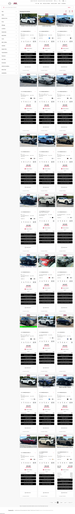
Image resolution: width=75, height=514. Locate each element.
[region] (28, 51)
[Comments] (33, 41)
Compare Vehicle (26, 70)
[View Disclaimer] (30, 41)
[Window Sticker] (35, 41)
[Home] (36, 3)
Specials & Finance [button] (46, 3)
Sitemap (47, 510)
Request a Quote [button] (28, 54)
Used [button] (41, 3)
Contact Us (41, 510)
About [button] (59, 3)
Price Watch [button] (28, 57)
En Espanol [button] (64, 3)
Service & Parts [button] (54, 3)
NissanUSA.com (51, 510)
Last (65, 502)
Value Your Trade (28, 62)
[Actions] (35, 31)
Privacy (44, 510)
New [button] (38, 3)
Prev (55, 502)
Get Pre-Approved (28, 59)
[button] (36, 20)
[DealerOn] (11, 510)
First (51, 502)
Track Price (29, 48)
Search (69, 7)
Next (61, 502)
